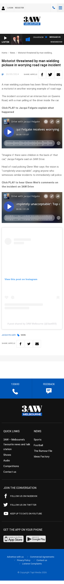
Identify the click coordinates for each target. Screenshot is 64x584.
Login (10, 8)
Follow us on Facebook (23, 496)
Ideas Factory (41, 456)
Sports (37, 439)
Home (4, 53)
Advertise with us (15, 557)
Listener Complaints (32, 563)
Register (19, 8)
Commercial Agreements (42, 557)
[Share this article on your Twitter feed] (50, 74)
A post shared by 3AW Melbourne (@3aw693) (32, 323)
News (12, 53)
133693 (54, 7)
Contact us (9, 471)
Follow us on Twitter (23, 505)
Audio (6, 460)
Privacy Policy (23, 560)
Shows (7, 454)
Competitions (11, 466)
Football (38, 445)
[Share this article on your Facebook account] (42, 74)
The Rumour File (43, 450)
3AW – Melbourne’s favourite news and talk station (16, 444)
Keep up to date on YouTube (26, 513)
